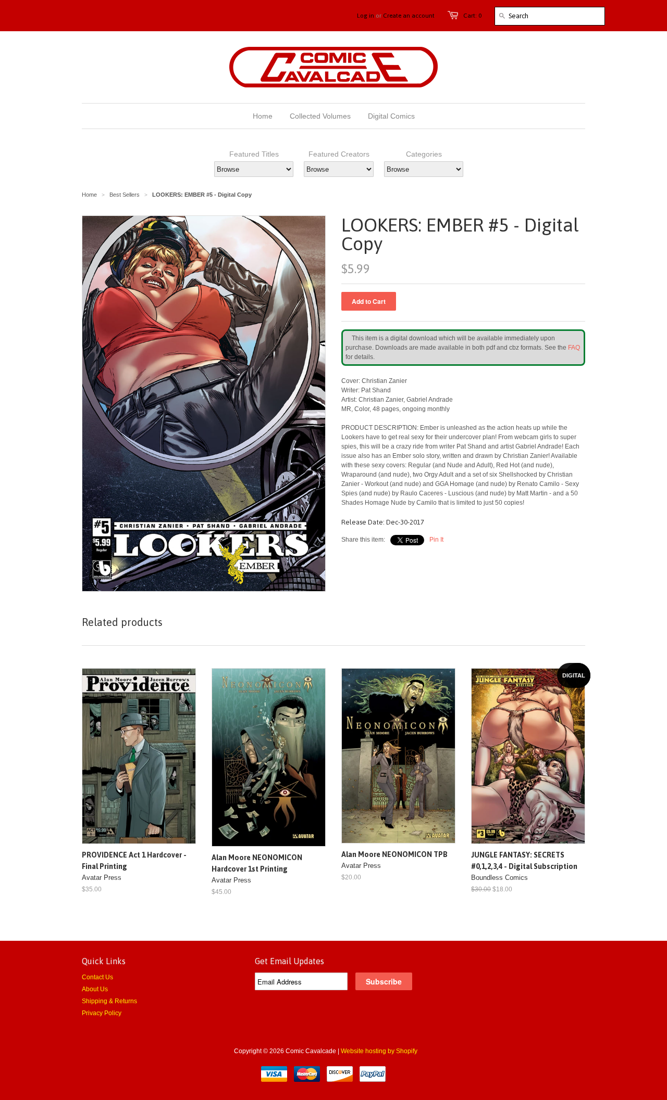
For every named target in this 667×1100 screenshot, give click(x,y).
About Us (95, 989)
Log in (365, 15)
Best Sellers (124, 194)
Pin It (436, 539)
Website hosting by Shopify (379, 1051)
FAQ (574, 347)
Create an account (409, 15)
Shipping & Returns (109, 1001)
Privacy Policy (101, 1013)
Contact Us (97, 977)
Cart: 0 (472, 15)
